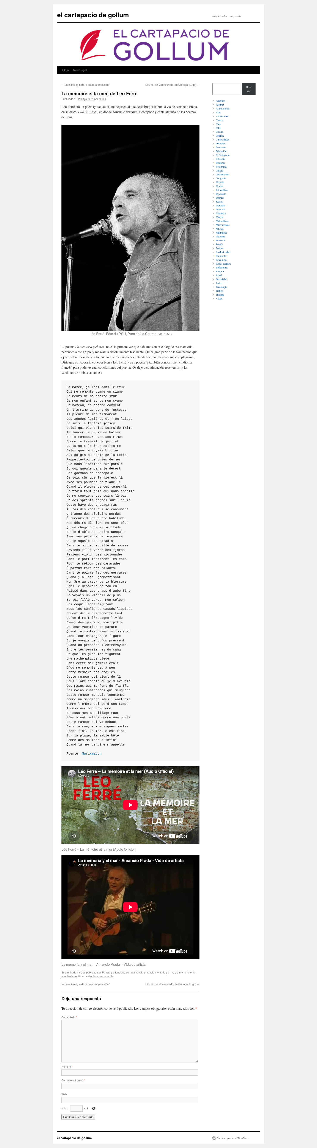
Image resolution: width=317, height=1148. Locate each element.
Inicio (65, 70)
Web (64, 1094)
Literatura (221, 213)
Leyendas (221, 209)
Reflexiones (222, 267)
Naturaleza (221, 232)
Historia (220, 182)
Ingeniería (221, 193)
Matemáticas (222, 221)
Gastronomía (222, 174)
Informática (222, 190)
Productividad (223, 252)
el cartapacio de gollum (93, 14)
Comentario (69, 1017)
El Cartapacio (222, 155)
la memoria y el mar (163, 972)
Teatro (219, 283)
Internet (220, 197)
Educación (221, 151)
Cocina (219, 131)
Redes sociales (223, 263)
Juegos (219, 201)
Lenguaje (220, 205)
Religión (220, 271)
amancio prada (142, 972)
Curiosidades (222, 139)
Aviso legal (80, 70)
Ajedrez (220, 104)
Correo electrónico (73, 1080)
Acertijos (220, 100)
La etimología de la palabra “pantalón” (85, 84)
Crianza (220, 135)
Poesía (106, 972)
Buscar (248, 88)
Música (219, 228)
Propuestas (221, 255)
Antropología (222, 108)
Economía (221, 147)
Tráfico (219, 290)
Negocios (221, 236)
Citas (218, 127)
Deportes (220, 143)
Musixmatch (91, 754)
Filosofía (220, 159)
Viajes (219, 298)
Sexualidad (221, 279)
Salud (219, 275)
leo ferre (72, 976)
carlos (102, 99)
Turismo (220, 294)
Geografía (221, 178)
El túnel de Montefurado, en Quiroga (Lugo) (172, 84)
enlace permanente (101, 976)
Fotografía (221, 166)
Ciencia (219, 120)
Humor (219, 186)
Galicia (219, 170)
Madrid (219, 217)
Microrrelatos (223, 224)
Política (219, 248)
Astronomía (222, 116)
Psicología (221, 259)
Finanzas (220, 162)
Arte (218, 112)
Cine (218, 124)
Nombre (67, 1066)
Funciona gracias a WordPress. (233, 1138)
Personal (220, 240)
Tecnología (221, 287)
